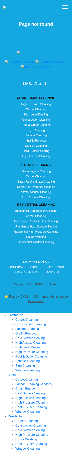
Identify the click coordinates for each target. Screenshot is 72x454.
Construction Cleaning (36, 119)
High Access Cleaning (36, 156)
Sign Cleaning (36, 130)
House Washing (36, 236)
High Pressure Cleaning (36, 104)
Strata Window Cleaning (36, 192)
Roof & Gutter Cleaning (36, 124)
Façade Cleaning (27, 328)
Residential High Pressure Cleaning (36, 231)
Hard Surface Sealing (36, 150)
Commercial (16, 315)
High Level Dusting (36, 114)
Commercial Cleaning (22, 267)
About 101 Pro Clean (36, 262)
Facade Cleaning (36, 135)
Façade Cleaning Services (33, 384)
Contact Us (53, 272)
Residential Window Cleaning (36, 242)
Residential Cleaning (25, 272)
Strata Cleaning (53, 267)
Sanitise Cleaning (36, 145)
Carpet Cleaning (36, 109)
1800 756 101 (36, 83)
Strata (12, 375)
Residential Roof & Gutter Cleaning (36, 221)
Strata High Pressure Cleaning (36, 186)
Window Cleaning (27, 370)
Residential (15, 416)
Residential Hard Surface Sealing (36, 226)
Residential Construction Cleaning (36, 210)
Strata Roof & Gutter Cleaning (36, 181)
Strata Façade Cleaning (36, 171)
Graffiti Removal (36, 140)
